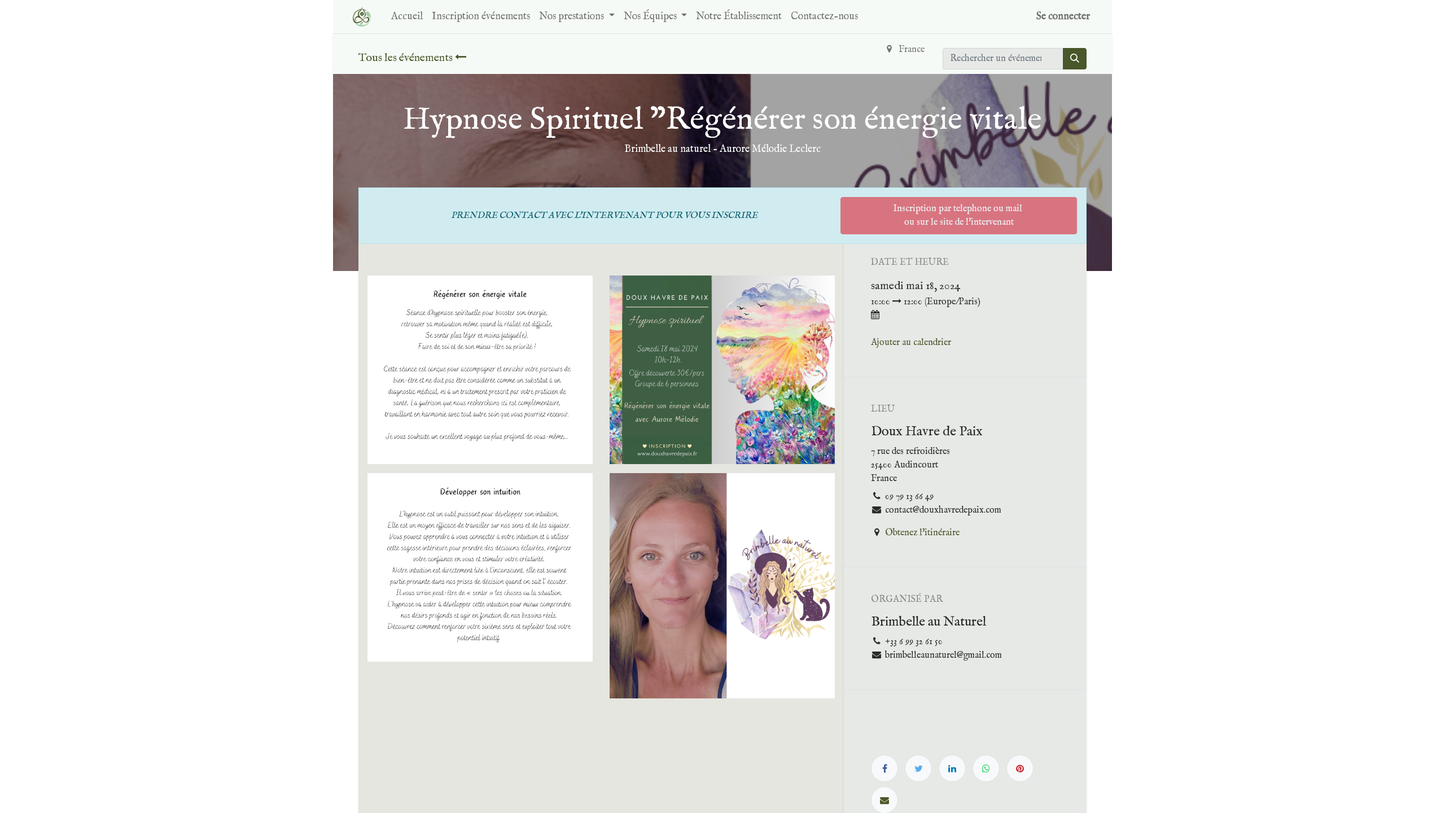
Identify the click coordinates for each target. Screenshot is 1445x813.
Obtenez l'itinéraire (922, 533)
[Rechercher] (1075, 58)
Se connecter (1063, 16)
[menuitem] (407, 17)
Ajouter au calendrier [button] (911, 342)
